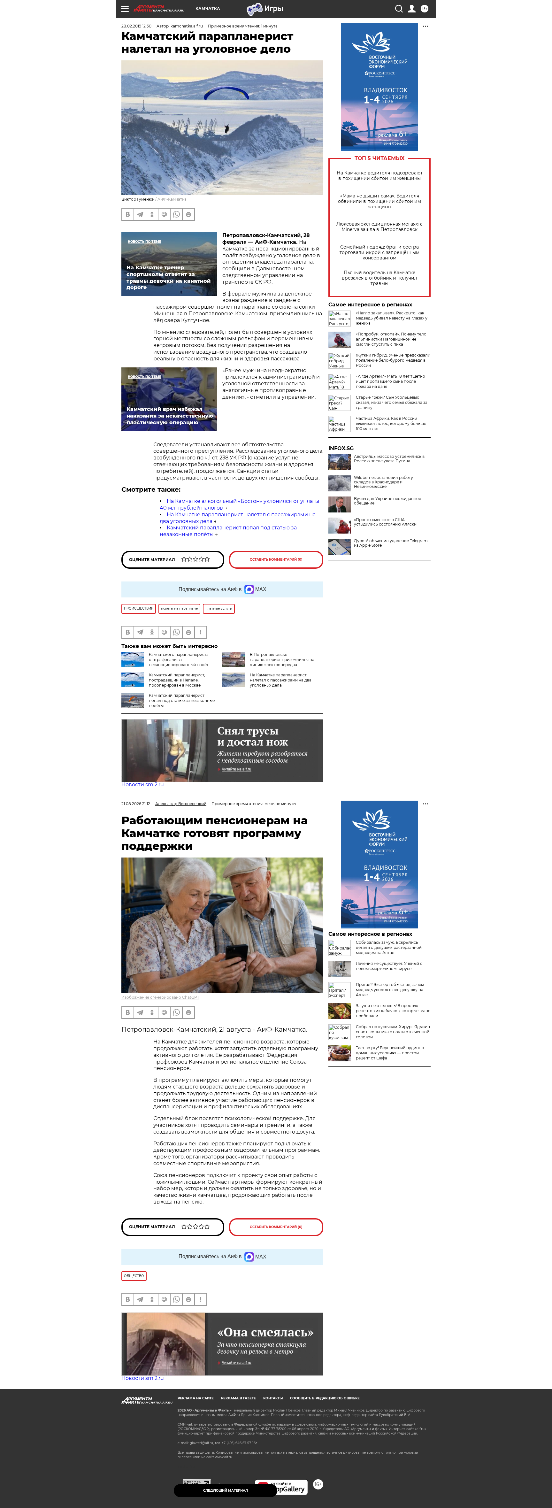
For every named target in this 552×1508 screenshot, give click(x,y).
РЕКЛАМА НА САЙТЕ (196, 1398)
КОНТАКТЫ (273, 1398)
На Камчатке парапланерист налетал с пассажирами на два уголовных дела (280, 680)
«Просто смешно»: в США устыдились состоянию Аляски (385, 522)
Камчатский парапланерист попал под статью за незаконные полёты (182, 700)
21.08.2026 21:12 (135, 803)
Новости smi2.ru (142, 784)
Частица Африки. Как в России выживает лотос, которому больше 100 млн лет (391, 423)
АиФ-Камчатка (172, 199)
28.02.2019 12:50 (136, 26)
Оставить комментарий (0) (276, 560)
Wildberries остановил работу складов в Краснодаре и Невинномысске (383, 482)
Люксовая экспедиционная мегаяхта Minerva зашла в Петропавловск (379, 226)
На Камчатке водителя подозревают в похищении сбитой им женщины (380, 175)
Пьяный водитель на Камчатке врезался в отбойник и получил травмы (379, 278)
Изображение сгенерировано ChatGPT (160, 997)
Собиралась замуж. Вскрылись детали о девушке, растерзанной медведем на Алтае (389, 947)
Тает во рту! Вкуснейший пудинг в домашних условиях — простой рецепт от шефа (390, 1052)
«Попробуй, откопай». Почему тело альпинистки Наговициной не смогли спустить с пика (391, 339)
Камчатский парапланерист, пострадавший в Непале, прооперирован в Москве (177, 680)
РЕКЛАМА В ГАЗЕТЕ (238, 1398)
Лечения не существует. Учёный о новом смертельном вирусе (389, 966)
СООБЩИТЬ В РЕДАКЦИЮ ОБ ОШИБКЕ (325, 1398)
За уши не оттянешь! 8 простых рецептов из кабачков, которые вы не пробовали (393, 1010)
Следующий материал (225, 1491)
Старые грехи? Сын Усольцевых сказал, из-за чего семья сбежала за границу (391, 402)
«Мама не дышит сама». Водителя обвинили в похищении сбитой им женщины (379, 201)
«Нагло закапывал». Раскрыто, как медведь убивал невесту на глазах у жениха (391, 318)
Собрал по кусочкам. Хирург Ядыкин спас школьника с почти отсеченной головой (393, 1031)
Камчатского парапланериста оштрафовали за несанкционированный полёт (179, 659)
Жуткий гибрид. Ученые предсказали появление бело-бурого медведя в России (393, 360)
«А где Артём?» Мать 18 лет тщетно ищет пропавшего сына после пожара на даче (390, 381)
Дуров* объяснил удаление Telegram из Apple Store (391, 543)
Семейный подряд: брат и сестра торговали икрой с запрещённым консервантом (379, 252)
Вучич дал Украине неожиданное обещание (387, 500)
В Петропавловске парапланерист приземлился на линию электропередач (282, 659)
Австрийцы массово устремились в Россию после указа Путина (389, 458)
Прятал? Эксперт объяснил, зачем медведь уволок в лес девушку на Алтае (390, 989)
